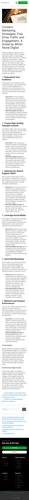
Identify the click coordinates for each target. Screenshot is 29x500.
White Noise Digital (20, 70)
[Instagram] (13, 498)
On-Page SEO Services (8, 433)
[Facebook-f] (10, 498)
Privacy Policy (14, 495)
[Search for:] (12, 409)
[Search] (24, 409)
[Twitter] (15, 498)
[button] (16, 2)
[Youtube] (18, 498)
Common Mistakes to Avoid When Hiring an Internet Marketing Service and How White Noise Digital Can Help (14, 395)
